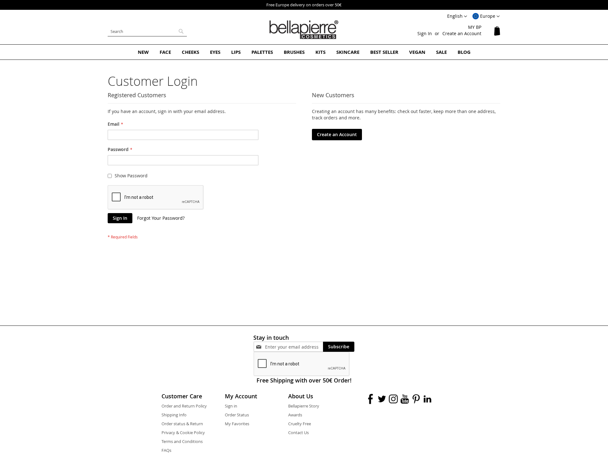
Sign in (231, 406)
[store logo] (304, 30)
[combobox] (147, 31)
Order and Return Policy (184, 406)
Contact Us (298, 432)
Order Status (237, 415)
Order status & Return (182, 424)
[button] (486, 16)
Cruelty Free (299, 424)
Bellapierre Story (303, 406)
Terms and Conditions (182, 441)
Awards (295, 415)
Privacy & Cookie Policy (183, 432)
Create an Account (461, 33)
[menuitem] (143, 52)
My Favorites (237, 424)
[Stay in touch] (294, 347)
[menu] (304, 52)
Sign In (424, 33)
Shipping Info (174, 415)
